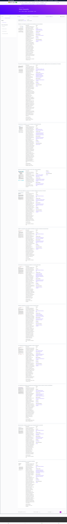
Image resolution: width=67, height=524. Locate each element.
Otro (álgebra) (41, 76)
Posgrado (26, 2)
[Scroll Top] (59, 523)
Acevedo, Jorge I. (38, 174)
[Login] (58, 2)
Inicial (39, 200)
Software (37, 277)
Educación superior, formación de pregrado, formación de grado (40, 138)
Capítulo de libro (38, 144)
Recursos (37, 2)
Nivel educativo (45, 0)
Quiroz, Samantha (40, 175)
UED (46, 2)
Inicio (20, 2)
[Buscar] (56, 2)
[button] (58, 512)
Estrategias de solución (39, 199)
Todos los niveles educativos (40, 35)
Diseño (37, 237)
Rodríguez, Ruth (41, 130)
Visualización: (48, 16)
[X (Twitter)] (8, 0)
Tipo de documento (50, 0)
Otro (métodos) (38, 472)
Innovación (37, 208)
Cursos (30, 2)
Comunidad (33, 2)
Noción (37, 201)
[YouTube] (12, 0)
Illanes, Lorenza (38, 129)
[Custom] (8, 523)
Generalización (38, 73)
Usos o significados (40, 238)
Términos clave (36, 0)
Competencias (38, 132)
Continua (37, 314)
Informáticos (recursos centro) (40, 134)
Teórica (37, 238)
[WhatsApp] (13, 0)
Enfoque (40, 0)
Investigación (42, 2)
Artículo (47, 174)
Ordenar (28, 16)
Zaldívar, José (37, 176)
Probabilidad (37, 434)
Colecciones (56, 0)
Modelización (37, 32)
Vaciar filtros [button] (24, 20)
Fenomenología (38, 471)
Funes (22, 2)
